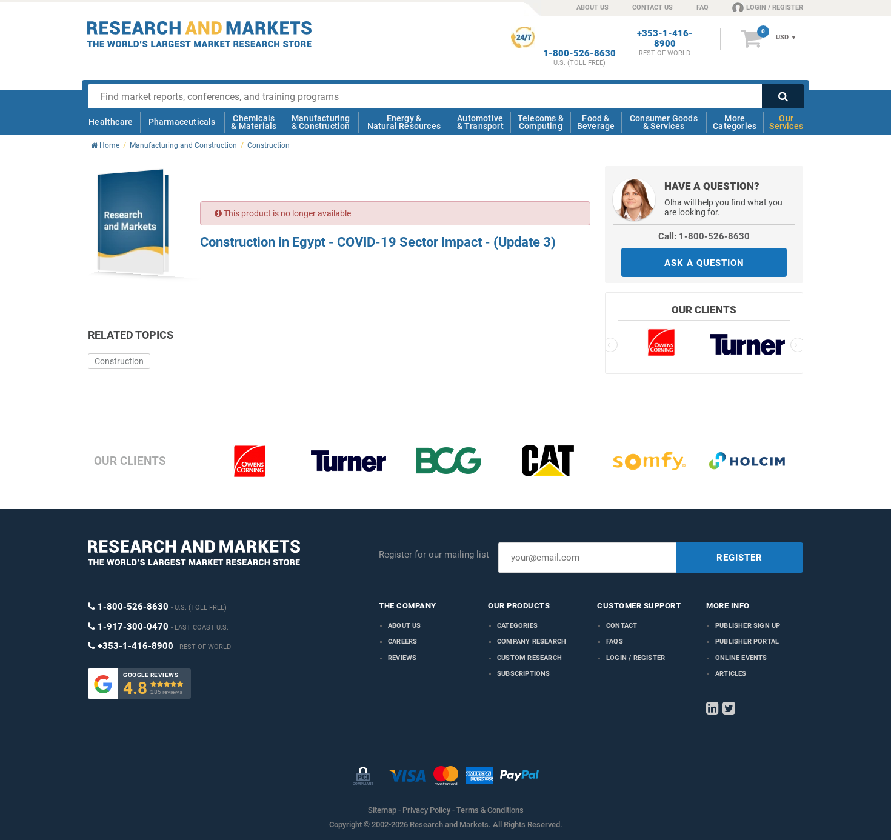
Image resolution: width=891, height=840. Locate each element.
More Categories (734, 122)
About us (404, 626)
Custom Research (529, 658)
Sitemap (382, 810)
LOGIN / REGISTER (774, 8)
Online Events (741, 658)
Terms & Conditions (490, 810)
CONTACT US (652, 8)
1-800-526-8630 (579, 53)
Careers (402, 641)
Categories (517, 626)
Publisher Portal (747, 641)
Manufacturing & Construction (321, 122)
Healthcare (110, 122)
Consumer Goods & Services (664, 122)
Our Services (786, 122)
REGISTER (739, 557)
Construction (119, 361)
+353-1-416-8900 (665, 38)
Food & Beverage (596, 122)
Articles (731, 674)
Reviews (402, 658)
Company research (531, 641)
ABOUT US (592, 8)
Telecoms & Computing (541, 122)
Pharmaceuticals (182, 122)
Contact (621, 626)
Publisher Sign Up (747, 626)
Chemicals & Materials (253, 122)
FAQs (614, 641)
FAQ (702, 8)
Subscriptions (523, 674)
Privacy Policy (426, 810)
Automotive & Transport (480, 122)
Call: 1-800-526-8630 (704, 236)
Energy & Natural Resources (404, 122)
